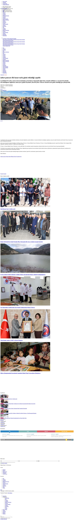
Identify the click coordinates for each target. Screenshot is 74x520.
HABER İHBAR (3, 518)
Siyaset (4, 17)
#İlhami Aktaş (13, 156)
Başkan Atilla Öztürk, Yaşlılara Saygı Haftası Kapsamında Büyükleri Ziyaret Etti (19, 403)
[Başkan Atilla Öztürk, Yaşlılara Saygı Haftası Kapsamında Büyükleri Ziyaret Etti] (4, 402)
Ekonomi (4, 22)
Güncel (4, 12)
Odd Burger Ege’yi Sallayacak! (7, 209)
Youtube (14, 38)
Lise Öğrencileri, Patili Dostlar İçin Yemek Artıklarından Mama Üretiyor (17, 307)
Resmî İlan (5, 35)
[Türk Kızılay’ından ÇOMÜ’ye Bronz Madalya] (25, 338)
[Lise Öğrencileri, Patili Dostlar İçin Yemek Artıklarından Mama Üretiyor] (25, 305)
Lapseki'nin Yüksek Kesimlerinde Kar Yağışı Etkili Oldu (15, 418)
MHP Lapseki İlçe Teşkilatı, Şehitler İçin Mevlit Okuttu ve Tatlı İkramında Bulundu (20, 413)
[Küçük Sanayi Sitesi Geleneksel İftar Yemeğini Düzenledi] (4, 407)
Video (4, 510)
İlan (3, 10)
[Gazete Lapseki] (3, 8)
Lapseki (4, 14)
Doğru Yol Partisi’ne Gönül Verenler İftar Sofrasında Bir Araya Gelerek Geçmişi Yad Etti (21, 241)
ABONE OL (2, 426)
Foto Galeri (5, 1)
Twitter (8, 38)
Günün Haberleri (6, 4)
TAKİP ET (2, 422)
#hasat (7, 156)
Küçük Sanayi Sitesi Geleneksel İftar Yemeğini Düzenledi (15, 408)
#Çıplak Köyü (18, 156)
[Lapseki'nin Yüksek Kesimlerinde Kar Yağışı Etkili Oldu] (4, 417)
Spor (10, 40)
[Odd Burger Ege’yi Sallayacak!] (25, 206)
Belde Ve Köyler (6, 15)
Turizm (4, 20)
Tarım (12, 40)
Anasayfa (2, 74)
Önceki (1, 173)
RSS (9, 45)
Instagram (11, 38)
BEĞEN (2, 420)
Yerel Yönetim (5, 18)
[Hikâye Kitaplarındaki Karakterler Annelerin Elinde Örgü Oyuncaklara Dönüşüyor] (25, 370)
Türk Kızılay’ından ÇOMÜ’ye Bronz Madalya (11, 340)
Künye (4, 45)
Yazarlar (4, 511)
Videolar (4, 2)
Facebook (4, 38)
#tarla (10, 156)
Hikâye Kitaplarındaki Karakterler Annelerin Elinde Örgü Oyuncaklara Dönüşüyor (20, 373)
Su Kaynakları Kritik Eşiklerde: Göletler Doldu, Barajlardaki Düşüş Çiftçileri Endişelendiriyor (22, 274)
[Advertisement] (35, 130)
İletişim (6, 45)
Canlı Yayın (5, 3)
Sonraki (4, 173)
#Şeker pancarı (3, 156)
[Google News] (3, 90)
